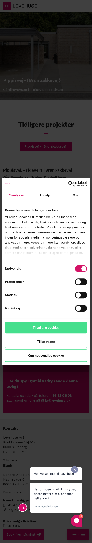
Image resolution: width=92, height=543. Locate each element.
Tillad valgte (46, 341)
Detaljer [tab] (46, 195)
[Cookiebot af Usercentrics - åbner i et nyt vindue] (68, 184)
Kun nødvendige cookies (46, 355)
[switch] (81, 281)
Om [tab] (75, 195)
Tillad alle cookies (46, 327)
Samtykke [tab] (16, 195)
